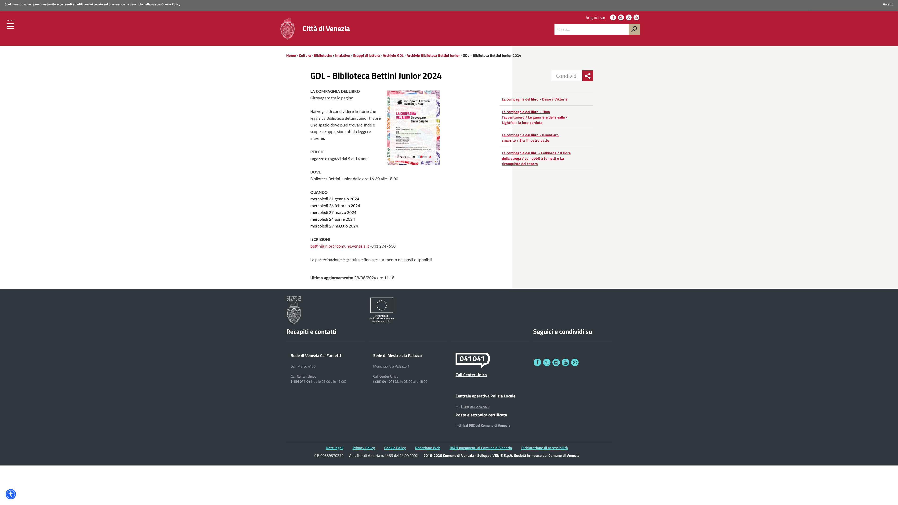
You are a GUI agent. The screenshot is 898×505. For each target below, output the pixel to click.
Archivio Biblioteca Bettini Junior (433, 55)
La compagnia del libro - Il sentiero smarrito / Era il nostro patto (530, 137)
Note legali (334, 448)
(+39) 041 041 (301, 381)
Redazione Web (427, 448)
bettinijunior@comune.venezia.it (339, 246)
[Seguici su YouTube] (636, 17)
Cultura (305, 55)
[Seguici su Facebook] (613, 17)
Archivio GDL (393, 55)
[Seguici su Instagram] (621, 17)
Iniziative (342, 55)
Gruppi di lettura (366, 55)
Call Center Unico (471, 374)
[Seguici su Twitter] (629, 17)
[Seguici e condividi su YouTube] (565, 362)
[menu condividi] (587, 75)
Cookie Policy (170, 4)
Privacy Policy (364, 448)
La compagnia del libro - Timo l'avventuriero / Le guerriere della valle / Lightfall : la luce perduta (534, 117)
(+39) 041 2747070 (475, 406)
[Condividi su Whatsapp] (575, 362)
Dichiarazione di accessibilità (544, 448)
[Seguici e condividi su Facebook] (537, 362)
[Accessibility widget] (11, 494)
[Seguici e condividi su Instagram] (556, 362)
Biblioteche (323, 55)
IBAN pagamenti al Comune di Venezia (481, 448)
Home (291, 55)
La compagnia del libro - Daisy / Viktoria (534, 99)
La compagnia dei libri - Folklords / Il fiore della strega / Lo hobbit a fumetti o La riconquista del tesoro (536, 158)
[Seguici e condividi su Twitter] (546, 362)
